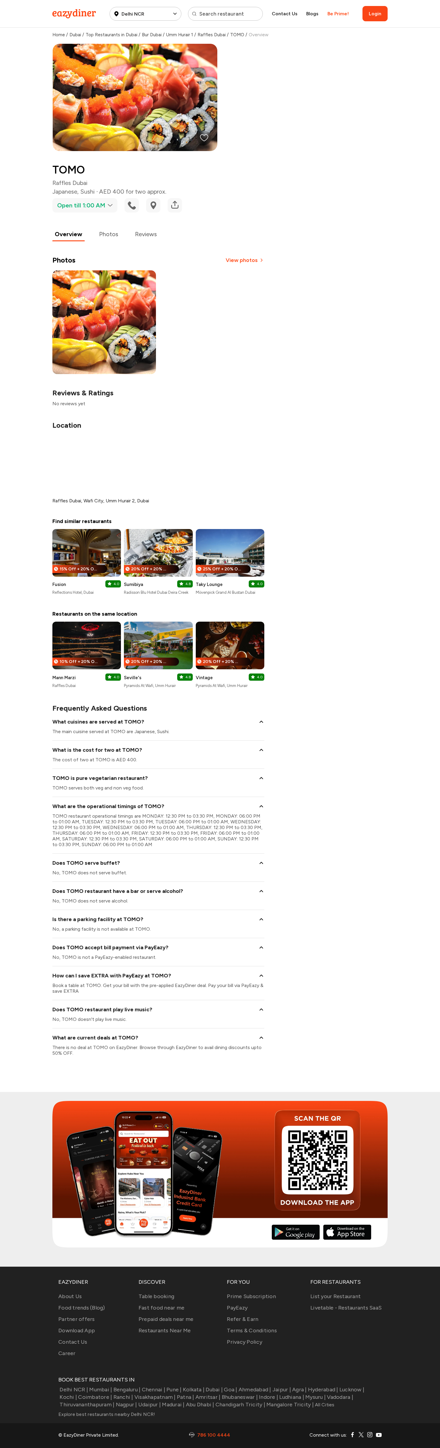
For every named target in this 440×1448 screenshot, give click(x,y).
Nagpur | (126, 1404)
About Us (70, 1296)
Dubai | (214, 1389)
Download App (76, 1330)
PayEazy (237, 1307)
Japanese (64, 191)
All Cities (324, 1405)
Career (67, 1353)
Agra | (299, 1389)
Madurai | (173, 1404)
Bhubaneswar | (240, 1397)
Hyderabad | (323, 1389)
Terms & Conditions (252, 1330)
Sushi (87, 191)
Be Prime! (338, 13)
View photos (242, 260)
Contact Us (285, 13)
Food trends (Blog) (81, 1307)
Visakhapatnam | (155, 1397)
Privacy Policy (244, 1342)
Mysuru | (315, 1397)
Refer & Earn (242, 1319)
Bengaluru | (126, 1389)
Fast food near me (161, 1307)
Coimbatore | (95, 1397)
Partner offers (76, 1319)
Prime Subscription (251, 1296)
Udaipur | (149, 1404)
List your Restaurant (335, 1296)
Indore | (268, 1397)
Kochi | (68, 1397)
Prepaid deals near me (166, 1319)
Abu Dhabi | (200, 1404)
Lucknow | (351, 1389)
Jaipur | (281, 1389)
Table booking (156, 1296)
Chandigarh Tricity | (240, 1404)
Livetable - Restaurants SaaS (346, 1307)
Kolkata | (193, 1389)
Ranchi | (123, 1397)
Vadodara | (340, 1397)
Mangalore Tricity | (290, 1404)
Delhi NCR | (74, 1389)
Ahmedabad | (255, 1389)
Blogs (312, 13)
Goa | (230, 1389)
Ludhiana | (291, 1397)
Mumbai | (100, 1389)
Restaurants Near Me (165, 1330)
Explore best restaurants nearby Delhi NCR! (106, 1414)
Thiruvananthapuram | (87, 1404)
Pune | (174, 1389)
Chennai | (153, 1389)
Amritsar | (208, 1397)
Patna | (185, 1397)
